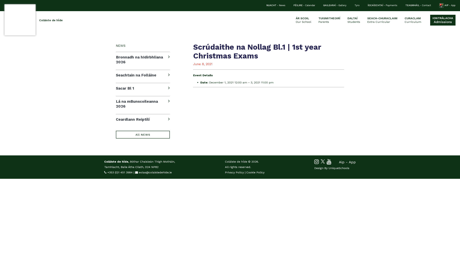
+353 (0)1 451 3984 (120, 172)
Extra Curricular (382, 20)
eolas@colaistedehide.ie (155, 172)
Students (354, 20)
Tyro (357, 5)
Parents (329, 20)
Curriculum (413, 20)
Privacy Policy (234, 172)
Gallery (334, 5)
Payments (382, 5)
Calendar (304, 5)
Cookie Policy (255, 172)
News (275, 5)
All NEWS (142, 134)
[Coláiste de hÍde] (20, 19)
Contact (418, 5)
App (450, 5)
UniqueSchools (338, 168)
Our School (303, 20)
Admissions (443, 20)
